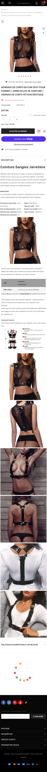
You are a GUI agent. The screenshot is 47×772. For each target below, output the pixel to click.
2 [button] (19, 76)
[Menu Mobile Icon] (2, 3)
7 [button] (30, 76)
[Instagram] (9, 702)
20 (6, 149)
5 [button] (25, 76)
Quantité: (4, 115)
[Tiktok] (26, 702)
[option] (23, 49)
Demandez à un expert (33, 82)
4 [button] (23, 76)
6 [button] (28, 76)
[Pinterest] (15, 702)
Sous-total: (5, 124)
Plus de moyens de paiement (23, 144)
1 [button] (16, 76)
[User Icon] (36, 3)
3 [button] (21, 76)
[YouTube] (20, 702)
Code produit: (6, 105)
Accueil (3, 9)
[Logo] (23, 3)
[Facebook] (3, 702)
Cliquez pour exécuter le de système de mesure (23, 294)
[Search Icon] (9, 3)
